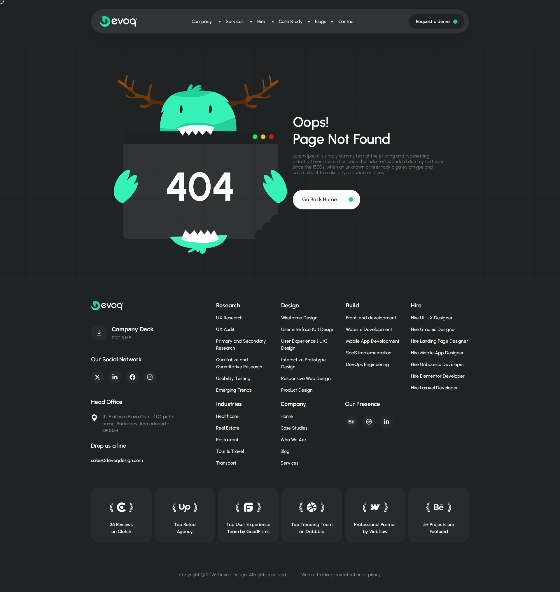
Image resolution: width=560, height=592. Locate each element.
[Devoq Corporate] (99, 333)
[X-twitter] (97, 377)
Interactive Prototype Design (303, 363)
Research (228, 305)
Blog (285, 451)
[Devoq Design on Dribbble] (311, 507)
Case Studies (294, 428)
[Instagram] (150, 377)
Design (290, 305)
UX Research (229, 317)
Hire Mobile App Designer (437, 352)
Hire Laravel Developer (434, 387)
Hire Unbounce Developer (437, 364)
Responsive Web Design (306, 378)
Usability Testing (233, 378)
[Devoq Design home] (118, 21)
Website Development (369, 329)
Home (287, 416)
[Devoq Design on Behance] (439, 507)
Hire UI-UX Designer (432, 317)
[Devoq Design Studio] (248, 507)
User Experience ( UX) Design (304, 344)
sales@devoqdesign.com (117, 460)
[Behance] (351, 421)
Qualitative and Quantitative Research (239, 363)
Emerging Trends (234, 390)
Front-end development (371, 317)
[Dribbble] (369, 421)
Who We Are (293, 439)
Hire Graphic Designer (433, 329)
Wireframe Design (299, 317)
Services (289, 463)
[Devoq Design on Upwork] (184, 507)
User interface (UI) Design (308, 329)
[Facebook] (132, 377)
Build (352, 305)
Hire (416, 305)
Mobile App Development (373, 341)
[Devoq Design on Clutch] (121, 507)
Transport (226, 463)
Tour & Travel (230, 451)
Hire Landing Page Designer (439, 341)
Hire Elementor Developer (438, 376)
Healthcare (227, 416)
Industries (229, 403)
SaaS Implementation (368, 352)
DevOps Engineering (367, 364)
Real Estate (227, 428)
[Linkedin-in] (114, 377)
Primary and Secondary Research (241, 344)
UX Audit (225, 329)
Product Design (297, 390)
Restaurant (227, 439)
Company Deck (132, 329)
